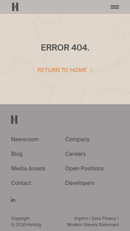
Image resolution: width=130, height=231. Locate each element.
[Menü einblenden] (115, 7)
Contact (21, 183)
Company (77, 140)
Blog (17, 154)
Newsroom (24, 140)
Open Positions (84, 169)
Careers (75, 154)
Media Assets (28, 169)
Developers (79, 183)
